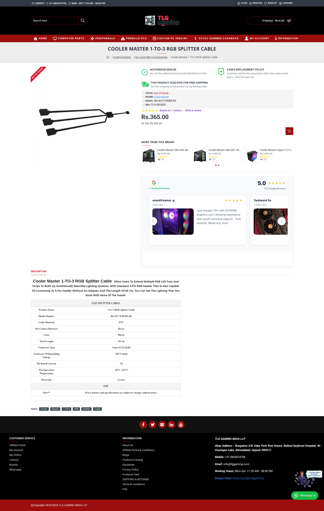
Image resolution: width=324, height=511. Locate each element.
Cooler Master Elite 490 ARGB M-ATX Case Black (174, 149)
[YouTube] (180, 424)
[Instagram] (162, 424)
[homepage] (107, 57)
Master (55, 409)
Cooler (44, 409)
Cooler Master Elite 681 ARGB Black (225, 149)
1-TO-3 (66, 409)
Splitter (86, 409)
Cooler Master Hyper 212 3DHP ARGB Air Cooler (276, 149)
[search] (82, 20)
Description (38, 271)
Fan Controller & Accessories (150, 57)
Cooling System (122, 57)
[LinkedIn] (171, 424)
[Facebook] (143, 424)
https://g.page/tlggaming (248, 478)
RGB (76, 409)
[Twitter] (152, 424)
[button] (216, 165)
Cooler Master (161, 97)
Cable (97, 409)
